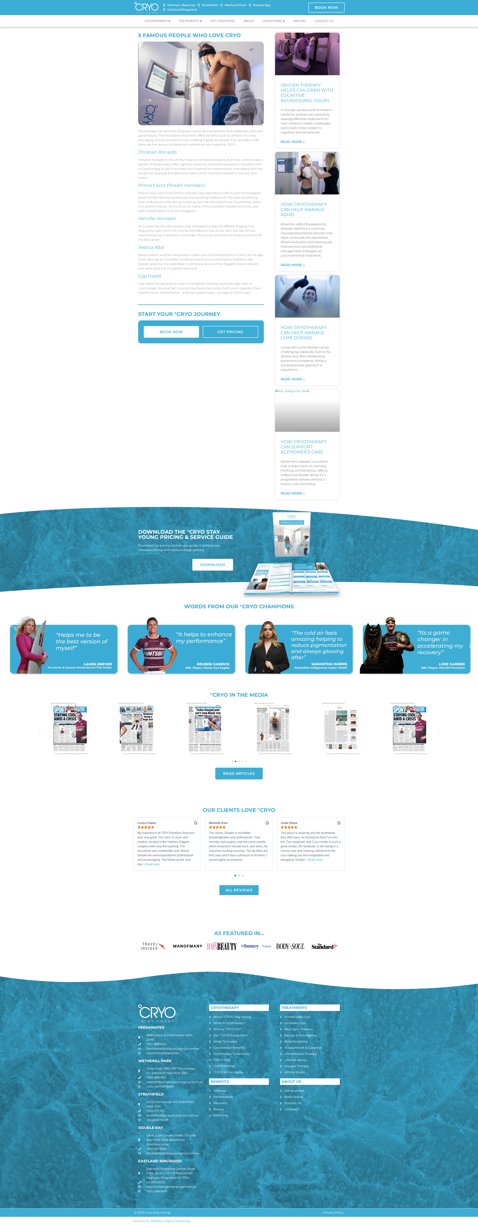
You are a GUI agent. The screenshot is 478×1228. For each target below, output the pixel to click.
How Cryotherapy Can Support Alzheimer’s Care (304, 447)
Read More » (293, 142)
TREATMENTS (189, 21)
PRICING (299, 21)
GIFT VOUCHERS (222, 21)
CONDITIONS (272, 21)
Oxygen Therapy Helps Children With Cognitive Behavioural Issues (307, 92)
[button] (8, 646)
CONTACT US (323, 21)
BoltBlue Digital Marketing (170, 1221)
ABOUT (248, 21)
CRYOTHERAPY (156, 21)
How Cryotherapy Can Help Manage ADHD (304, 209)
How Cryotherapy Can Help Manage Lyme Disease (304, 332)
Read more (152, 864)
